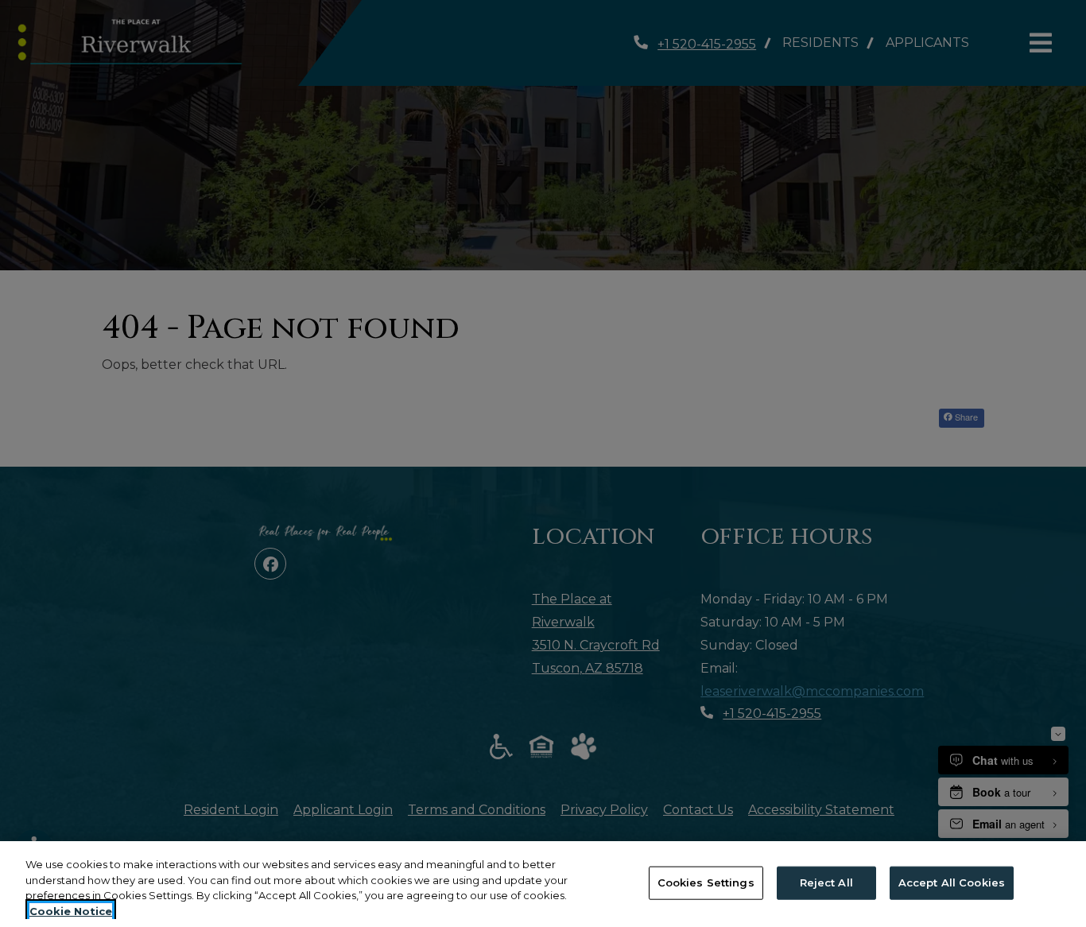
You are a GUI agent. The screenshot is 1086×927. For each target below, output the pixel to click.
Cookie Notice (70, 910)
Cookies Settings (705, 882)
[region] (543, 884)
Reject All (826, 882)
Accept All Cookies (951, 882)
